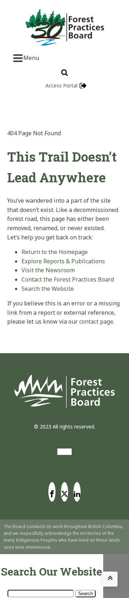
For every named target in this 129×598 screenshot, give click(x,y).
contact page (96, 321)
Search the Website (48, 289)
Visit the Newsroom (48, 270)
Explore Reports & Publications (63, 261)
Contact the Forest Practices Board (68, 279)
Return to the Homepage (55, 252)
